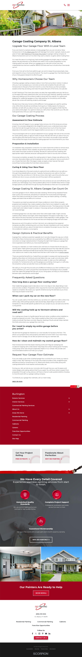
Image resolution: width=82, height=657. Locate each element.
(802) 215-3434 (17, 381)
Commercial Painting (45, 622)
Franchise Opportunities (41, 625)
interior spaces (64, 252)
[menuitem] (40, 398)
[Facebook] (32, 633)
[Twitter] (36, 633)
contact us (39, 63)
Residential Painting (23, 622)
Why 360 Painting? (40, 540)
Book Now (40, 593)
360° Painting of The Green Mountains (33, 54)
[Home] (18, 5)
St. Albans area (30, 52)
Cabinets (62, 622)
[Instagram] (39, 633)
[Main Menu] (68, 5)
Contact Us (40, 638)
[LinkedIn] (49, 633)
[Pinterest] (43, 633)
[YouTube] (46, 633)
